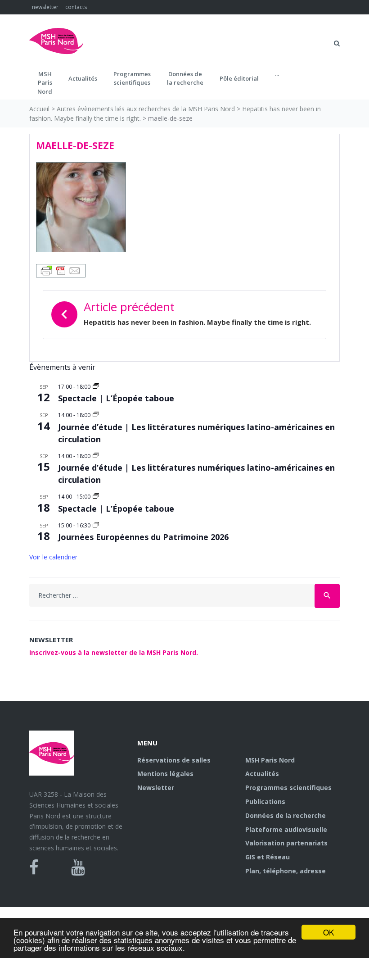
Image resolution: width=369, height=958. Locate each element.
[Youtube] (78, 867)
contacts (76, 7)
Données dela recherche (185, 78)
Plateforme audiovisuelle (286, 829)
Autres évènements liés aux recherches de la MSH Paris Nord (146, 108)
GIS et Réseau (267, 857)
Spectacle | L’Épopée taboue (116, 398)
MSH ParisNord (44, 82)
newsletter (45, 7)
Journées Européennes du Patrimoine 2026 (143, 536)
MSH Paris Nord (270, 760)
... (277, 74)
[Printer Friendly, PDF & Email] (61, 270)
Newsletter (155, 787)
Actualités (82, 78)
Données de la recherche (285, 815)
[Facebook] (34, 867)
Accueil (39, 108)
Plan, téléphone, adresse (285, 871)
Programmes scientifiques (132, 78)
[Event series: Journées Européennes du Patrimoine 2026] (96, 525)
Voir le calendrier (53, 557)
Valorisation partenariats (286, 843)
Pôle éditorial (239, 78)
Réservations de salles (174, 760)
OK (328, 932)
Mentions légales (165, 773)
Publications (265, 801)
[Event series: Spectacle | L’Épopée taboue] (96, 386)
